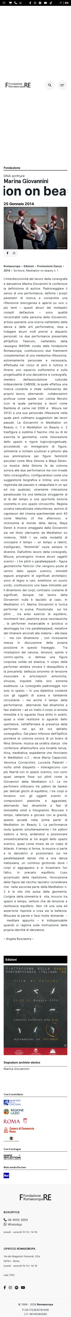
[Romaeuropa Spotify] (41, 3)
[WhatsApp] (21, 2)
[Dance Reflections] (12, 1157)
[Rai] (6, 1175)
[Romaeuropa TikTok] (52, 3)
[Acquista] (11, 2)
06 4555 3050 (17, 1220)
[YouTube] (23, 1287)
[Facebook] (5, 1287)
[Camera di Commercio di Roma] (19, 1130)
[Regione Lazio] (13, 1111)
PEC (12, 1275)
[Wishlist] (5, 3)
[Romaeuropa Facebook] (31, 3)
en (66, 2)
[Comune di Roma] (15, 1121)
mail (6, 1275)
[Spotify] (16, 1287)
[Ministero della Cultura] (12, 1102)
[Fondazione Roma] (11, 1139)
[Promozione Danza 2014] (35, 967)
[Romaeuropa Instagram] (36, 3)
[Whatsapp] (14, 253)
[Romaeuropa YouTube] (46, 3)
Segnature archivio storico (22, 1062)
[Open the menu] (62, 85)
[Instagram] (10, 1287)
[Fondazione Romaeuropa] (18, 85)
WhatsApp (14, 1224)
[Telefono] (16, 2)
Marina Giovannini (16, 1069)
